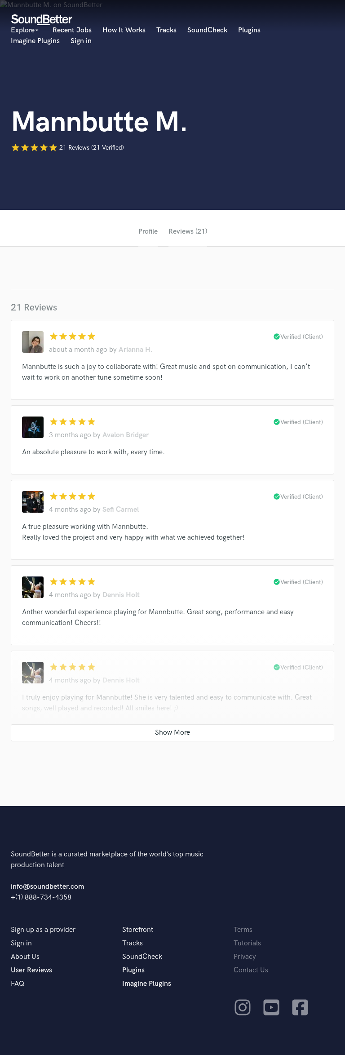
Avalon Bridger (125, 435)
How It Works (124, 30)
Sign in (81, 41)
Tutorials (247, 943)
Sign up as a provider (43, 930)
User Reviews (31, 970)
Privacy (245, 957)
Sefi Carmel (120, 509)
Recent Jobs (72, 30)
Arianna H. (136, 350)
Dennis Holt (121, 595)
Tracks (166, 30)
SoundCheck (207, 30)
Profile (148, 231)
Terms (243, 930)
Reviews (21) (187, 231)
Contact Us (251, 970)
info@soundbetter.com (47, 886)
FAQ (17, 984)
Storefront (137, 930)
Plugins (249, 30)
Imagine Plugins (35, 41)
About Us (25, 957)
